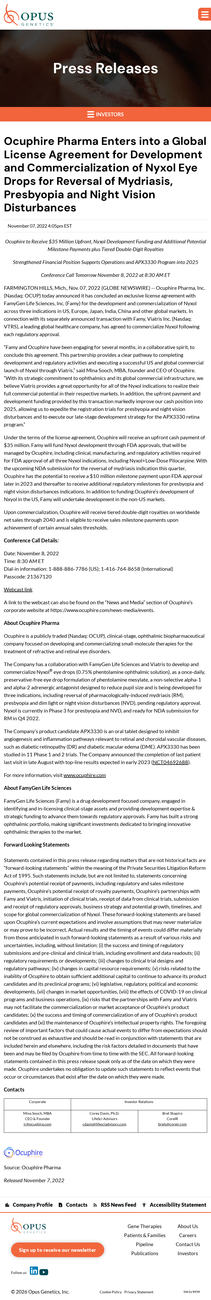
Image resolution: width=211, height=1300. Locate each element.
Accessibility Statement (174, 1205)
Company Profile (29, 1205)
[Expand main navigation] (204, 14)
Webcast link (18, 589)
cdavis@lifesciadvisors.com (104, 1124)
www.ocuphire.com (85, 775)
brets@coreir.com (172, 1124)
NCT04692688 (170, 762)
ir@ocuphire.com (37, 1124)
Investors (109, 114)
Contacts (72, 1205)
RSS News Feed (114, 1205)
